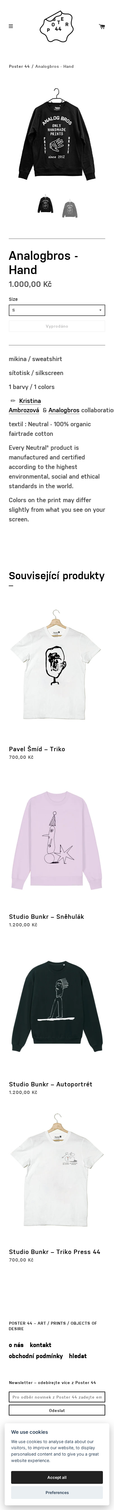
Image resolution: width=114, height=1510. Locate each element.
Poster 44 (19, 66)
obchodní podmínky (36, 1356)
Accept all (57, 1477)
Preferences (57, 1492)
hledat (78, 1356)
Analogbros (64, 410)
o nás (16, 1345)
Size (13, 299)
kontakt (40, 1345)
